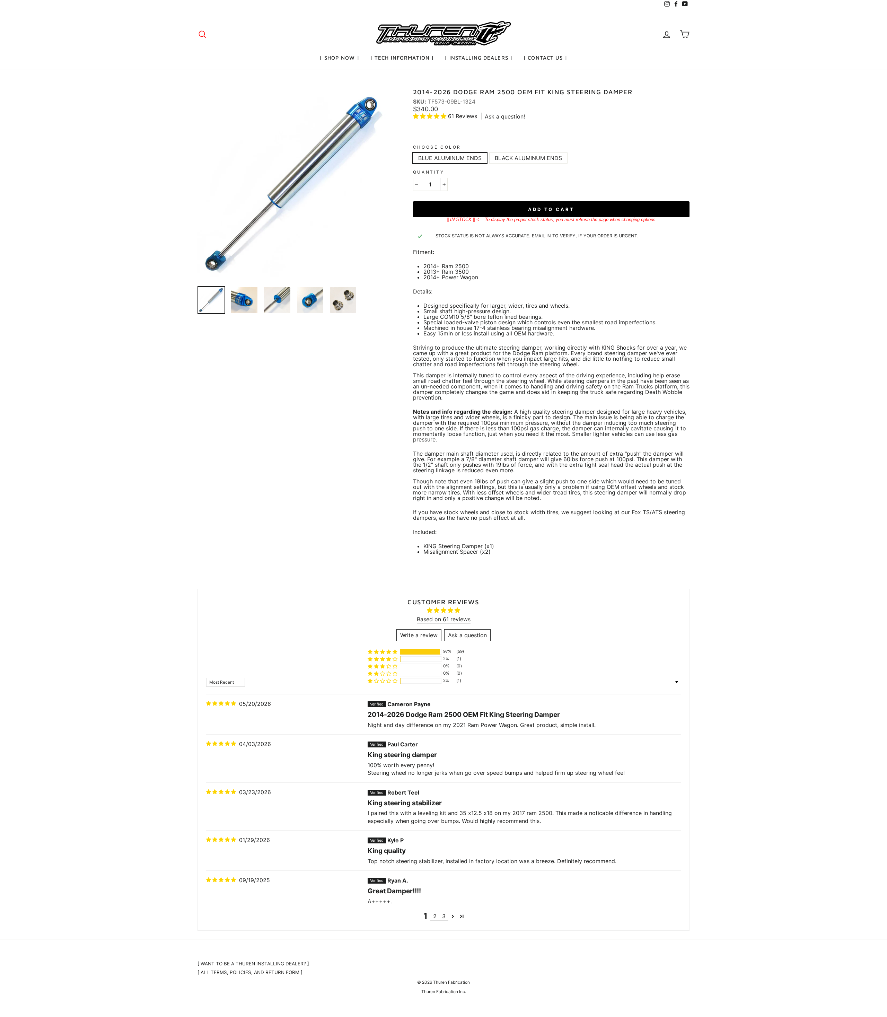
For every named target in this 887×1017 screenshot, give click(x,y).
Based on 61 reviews (444, 619)
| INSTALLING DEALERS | (479, 58)
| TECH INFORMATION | (402, 58)
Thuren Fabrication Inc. (443, 991)
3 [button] (444, 916)
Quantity (429, 172)
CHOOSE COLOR (437, 147)
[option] (293, 185)
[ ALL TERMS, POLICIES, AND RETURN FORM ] (249, 972)
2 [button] (435, 916)
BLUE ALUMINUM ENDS (450, 158)
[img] (221, 703)
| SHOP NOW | (339, 58)
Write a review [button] (419, 635)
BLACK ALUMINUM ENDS (528, 158)
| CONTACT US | (545, 58)
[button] (430, 116)
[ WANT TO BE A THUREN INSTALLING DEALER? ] (253, 963)
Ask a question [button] (467, 635)
